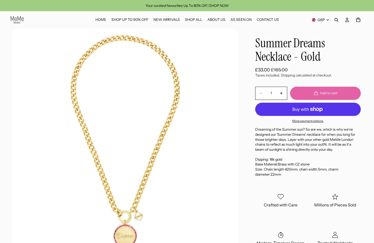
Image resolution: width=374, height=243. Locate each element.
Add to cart (328, 93)
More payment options (307, 121)
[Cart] (358, 19)
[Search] (336, 19)
